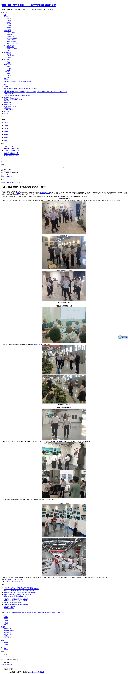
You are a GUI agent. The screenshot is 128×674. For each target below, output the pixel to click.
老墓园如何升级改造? (9, 606)
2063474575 (6, 174)
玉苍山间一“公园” (8, 146)
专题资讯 (36, 88)
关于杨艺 (6, 16)
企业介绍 (6, 88)
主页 (8, 182)
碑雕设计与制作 (8, 64)
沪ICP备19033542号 (34, 672)
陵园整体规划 (7, 95)
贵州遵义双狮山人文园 (61, 92)
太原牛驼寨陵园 (41, 92)
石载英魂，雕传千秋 (9, 608)
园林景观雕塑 (7, 52)
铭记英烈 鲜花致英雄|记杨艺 (11, 155)
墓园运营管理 (17, 612)
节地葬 (5, 102)
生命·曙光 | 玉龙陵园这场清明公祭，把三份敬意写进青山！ (19, 590)
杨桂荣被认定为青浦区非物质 (11, 148)
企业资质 (21, 88)
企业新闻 (16, 88)
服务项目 (3, 627)
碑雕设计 (60, 612)
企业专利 (26, 88)
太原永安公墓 (21, 92)
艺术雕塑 (39, 612)
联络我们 (6, 79)
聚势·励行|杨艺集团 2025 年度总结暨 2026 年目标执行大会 (19, 594)
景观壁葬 (50, 612)
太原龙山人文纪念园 (31, 92)
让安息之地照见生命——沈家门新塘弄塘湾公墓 (16, 604)
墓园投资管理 (7, 31)
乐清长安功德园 (8, 92)
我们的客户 (6, 77)
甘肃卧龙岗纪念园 (50, 92)
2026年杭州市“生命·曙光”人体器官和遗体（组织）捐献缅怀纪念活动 (21, 589)
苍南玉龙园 (15, 92)
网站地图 (41, 672)
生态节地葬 (6, 59)
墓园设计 (24, 612)
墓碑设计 (55, 612)
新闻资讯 (3, 640)
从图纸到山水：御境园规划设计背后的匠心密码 (16, 599)
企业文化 (31, 88)
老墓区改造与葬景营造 (17, 95)
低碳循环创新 (7, 71)
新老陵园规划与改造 (9, 45)
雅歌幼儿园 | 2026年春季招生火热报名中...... (15, 596)
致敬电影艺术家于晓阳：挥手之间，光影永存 (15, 600)
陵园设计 (29, 612)
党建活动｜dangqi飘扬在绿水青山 (14, 581)
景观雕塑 (6, 99)
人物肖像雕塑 (12, 99)
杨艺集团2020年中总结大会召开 (13, 579)
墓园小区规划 (26, 95)
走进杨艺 (3, 615)
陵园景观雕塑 (7, 632)
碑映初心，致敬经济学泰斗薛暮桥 (12, 602)
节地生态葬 (45, 612)
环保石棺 (11, 109)
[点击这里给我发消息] (7, 176)
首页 (5, 15)
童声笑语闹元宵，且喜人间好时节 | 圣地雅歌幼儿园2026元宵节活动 (21, 592)
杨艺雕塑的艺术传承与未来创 (11, 154)
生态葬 (9, 102)
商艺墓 (14, 106)
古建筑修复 (19, 99)
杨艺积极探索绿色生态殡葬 (11, 152)
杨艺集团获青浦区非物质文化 (11, 150)
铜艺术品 (6, 109)
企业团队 (11, 88)
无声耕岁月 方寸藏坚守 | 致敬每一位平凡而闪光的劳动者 (18, 587)
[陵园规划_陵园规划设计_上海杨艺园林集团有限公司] (28, 5)
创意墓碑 (9, 106)
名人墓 (5, 106)
